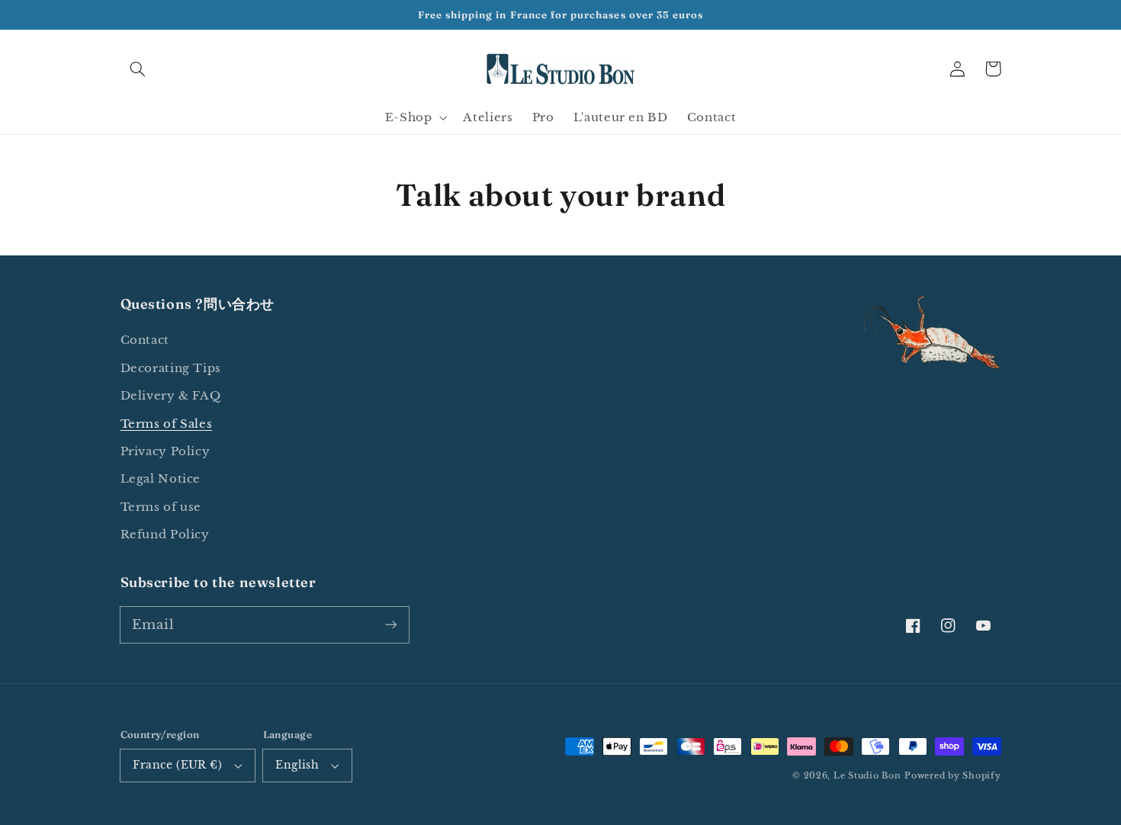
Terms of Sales (166, 424)
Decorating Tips (170, 368)
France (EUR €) (177, 765)
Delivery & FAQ (170, 396)
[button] (138, 68)
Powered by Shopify (952, 776)
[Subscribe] (390, 624)
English (297, 765)
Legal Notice (160, 479)
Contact (144, 340)
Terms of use (161, 507)
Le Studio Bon (867, 776)
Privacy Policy (165, 451)
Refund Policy (165, 534)
